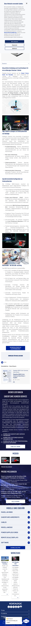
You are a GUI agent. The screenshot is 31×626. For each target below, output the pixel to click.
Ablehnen (14, 48)
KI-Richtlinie (23, 624)
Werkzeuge (27, 66)
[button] (15, 63)
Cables (3, 522)
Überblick (3, 66)
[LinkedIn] (9, 607)
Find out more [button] (15, 446)
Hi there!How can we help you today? (11, 620)
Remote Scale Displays (9, 537)
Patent (18, 624)
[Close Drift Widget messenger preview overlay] (4, 617)
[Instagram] (18, 607)
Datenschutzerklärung (10, 32)
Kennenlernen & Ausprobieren (15, 348)
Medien (18, 66)
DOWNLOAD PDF (15, 547)
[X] (13, 607)
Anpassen (14, 45)
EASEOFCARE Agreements (10, 517)
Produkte (4, 613)
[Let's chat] (26, 621)
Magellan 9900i (7, 512)
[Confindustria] (21, 607)
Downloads (8, 66)
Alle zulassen (14, 41)
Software (5, 542)
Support (3, 616)
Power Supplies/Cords (9, 532)
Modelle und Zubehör (22, 65)
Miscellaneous (6, 527)
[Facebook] (11, 607)
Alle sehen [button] (15, 501)
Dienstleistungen (13, 66)
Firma (3, 610)
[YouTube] (16, 607)
